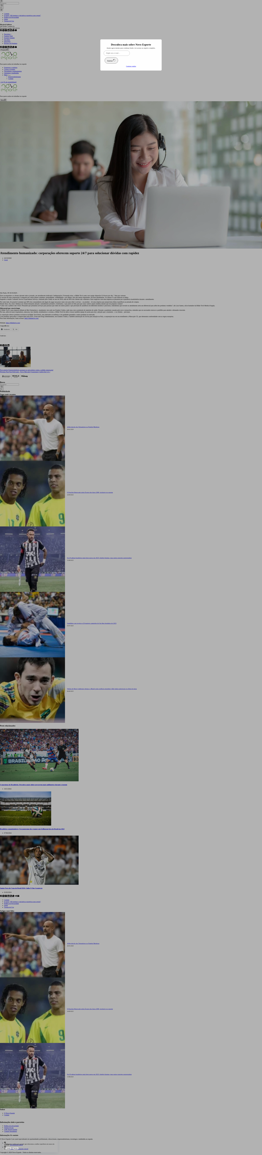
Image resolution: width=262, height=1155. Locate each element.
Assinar (110, 61)
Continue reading (131, 66)
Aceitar (8, 1148)
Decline (15, 1148)
